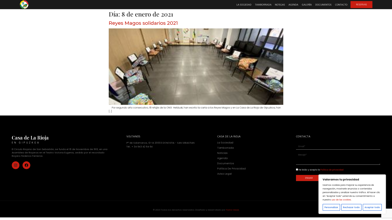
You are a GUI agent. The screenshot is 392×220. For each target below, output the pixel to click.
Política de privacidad (331, 169)
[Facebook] (26, 165)
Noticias (280, 5)
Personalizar (331, 207)
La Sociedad (243, 5)
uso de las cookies (341, 199)
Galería (307, 5)
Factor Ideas (232, 209)
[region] (352, 194)
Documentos (323, 5)
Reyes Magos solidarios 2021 (143, 23)
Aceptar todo (372, 207)
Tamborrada (263, 5)
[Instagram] (16, 165)
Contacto (341, 5)
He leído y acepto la (321, 169)
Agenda (293, 5)
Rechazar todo (351, 207)
